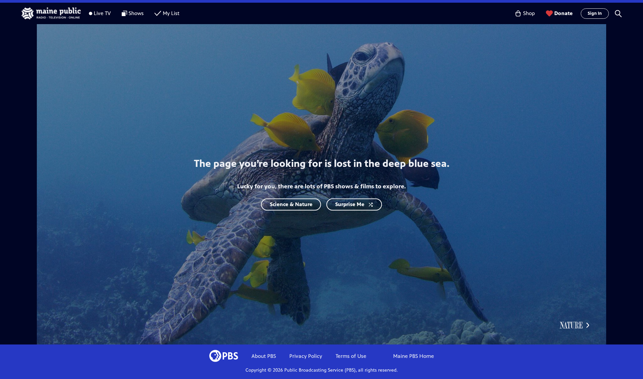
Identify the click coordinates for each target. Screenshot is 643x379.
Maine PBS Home (413, 356)
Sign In (595, 13)
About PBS (264, 356)
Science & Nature (291, 204)
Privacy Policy (305, 356)
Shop (529, 13)
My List (171, 13)
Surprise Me (349, 204)
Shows (136, 13)
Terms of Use (351, 356)
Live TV (102, 13)
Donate (563, 13)
